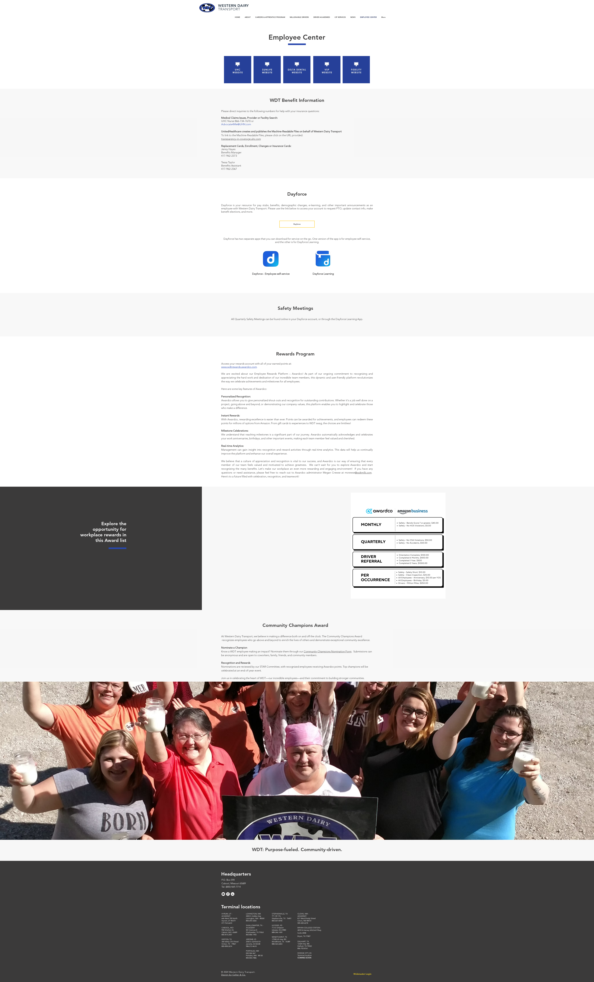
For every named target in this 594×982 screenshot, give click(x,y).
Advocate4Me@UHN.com (236, 124)
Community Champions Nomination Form (327, 651)
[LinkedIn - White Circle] (232, 894)
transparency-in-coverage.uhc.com (241, 139)
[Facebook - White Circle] (228, 894)
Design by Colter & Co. (233, 974)
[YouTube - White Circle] (223, 894)
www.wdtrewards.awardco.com (239, 366)
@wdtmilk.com (363, 472)
